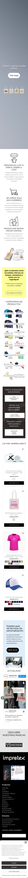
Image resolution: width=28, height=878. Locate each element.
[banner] (14, 664)
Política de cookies (6, 875)
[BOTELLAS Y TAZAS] (9, 365)
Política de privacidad (15, 875)
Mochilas (4, 803)
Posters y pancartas (8, 812)
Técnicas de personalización (10, 819)
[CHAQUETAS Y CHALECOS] (19, 334)
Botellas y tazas (6, 808)
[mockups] (14, 256)
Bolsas (4, 801)
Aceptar (14, 863)
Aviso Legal (23, 875)
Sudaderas (5, 791)
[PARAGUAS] (19, 365)
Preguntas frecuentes (8, 824)
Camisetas (5, 788)
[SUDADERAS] (9, 324)
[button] (25, 842)
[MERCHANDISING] (9, 376)
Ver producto (14, 483)
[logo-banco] (14, 760)
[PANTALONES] (19, 324)
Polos (3, 789)
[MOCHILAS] (9, 355)
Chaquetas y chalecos (8, 793)
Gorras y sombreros (8, 799)
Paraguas (5, 806)
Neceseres (5, 804)
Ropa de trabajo (7, 797)
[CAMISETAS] (9, 313)
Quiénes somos (6, 822)
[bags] (14, 91)
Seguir (23, 676)
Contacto (5, 826)
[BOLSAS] (9, 344)
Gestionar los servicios (13, 858)
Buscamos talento (7, 821)
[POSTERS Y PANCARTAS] (19, 376)
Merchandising (6, 810)
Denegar (14, 867)
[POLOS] (19, 313)
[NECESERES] (19, 355)
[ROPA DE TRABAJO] (9, 334)
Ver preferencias (14, 871)
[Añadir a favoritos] (22, 449)
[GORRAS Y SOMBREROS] (19, 344)
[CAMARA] (14, 774)
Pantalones (5, 795)
